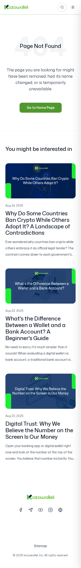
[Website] (60, 510)
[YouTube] (40, 510)
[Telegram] (30, 510)
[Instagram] (50, 510)
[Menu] (72, 7)
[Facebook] (20, 510)
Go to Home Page (40, 107)
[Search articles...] (62, 7)
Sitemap (40, 546)
